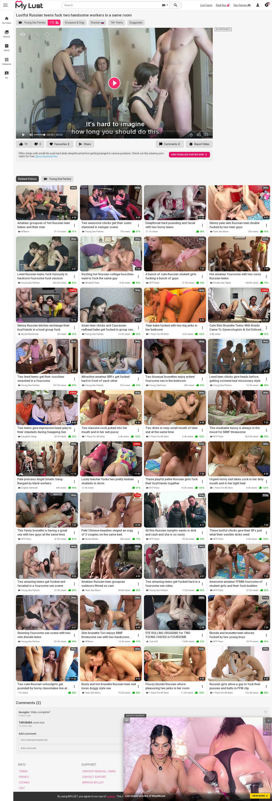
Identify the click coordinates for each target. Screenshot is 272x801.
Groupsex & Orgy (74, 22)
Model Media (91, 539)
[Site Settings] (266, 5)
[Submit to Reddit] (198, 32)
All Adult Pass (92, 283)
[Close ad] (268, 720)
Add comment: (28, 733)
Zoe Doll (153, 641)
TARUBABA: (26, 722)
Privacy (24, 776)
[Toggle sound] (126, 720)
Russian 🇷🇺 (97, 22)
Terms (23, 771)
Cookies (24, 782)
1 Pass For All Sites (159, 334)
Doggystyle (136, 22)
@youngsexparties (47, 156)
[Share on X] (206, 32)
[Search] (176, 5)
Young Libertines (157, 385)
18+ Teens (117, 22)
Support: (88, 764)
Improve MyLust (93, 782)
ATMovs (25, 231)
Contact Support (94, 776)
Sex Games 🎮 (242, 5)
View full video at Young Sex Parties (166, 32)
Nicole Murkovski (29, 334)
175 (52, 22)
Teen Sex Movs (221, 231)
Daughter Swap (28, 436)
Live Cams (206, 5)
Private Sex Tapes (222, 283)
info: (22, 764)
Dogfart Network (29, 488)
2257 (22, 788)
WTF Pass (154, 283)
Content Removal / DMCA (99, 771)
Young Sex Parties (35, 22)
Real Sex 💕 (223, 5)
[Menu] (257, 5)
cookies (111, 796)
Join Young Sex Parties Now (187, 154)
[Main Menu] (5, 5)
